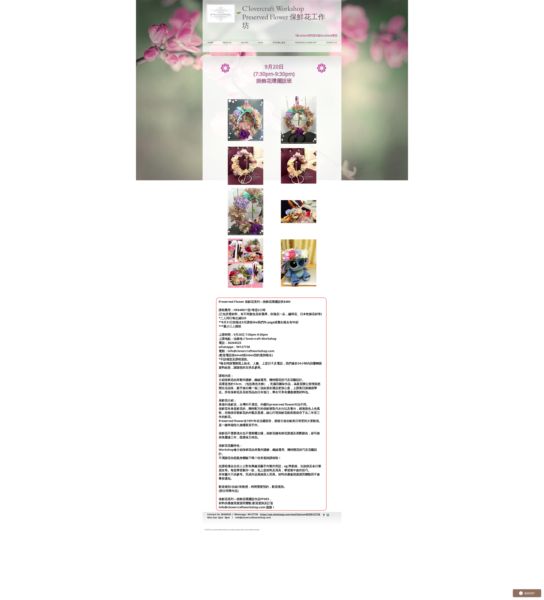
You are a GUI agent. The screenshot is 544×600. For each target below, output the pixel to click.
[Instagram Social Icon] (328, 515)
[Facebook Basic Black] (324, 515)
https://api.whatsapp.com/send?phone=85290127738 (290, 514)
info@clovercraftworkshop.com (253, 517)
